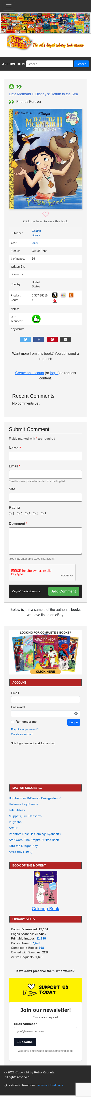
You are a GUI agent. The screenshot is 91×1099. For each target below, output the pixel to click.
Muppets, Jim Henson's (25, 816)
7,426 (36, 943)
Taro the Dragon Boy (23, 846)
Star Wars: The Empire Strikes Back (34, 840)
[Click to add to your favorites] (45, 214)
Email (14, 466)
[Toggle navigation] (9, 6)
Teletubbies (17, 810)
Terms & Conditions (49, 1085)
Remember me (26, 721)
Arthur (13, 828)
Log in (73, 722)
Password (18, 707)
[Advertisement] (45, 765)
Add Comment (63, 591)
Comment (18, 523)
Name (15, 448)
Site (12, 489)
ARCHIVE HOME (14, 64)
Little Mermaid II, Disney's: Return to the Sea (43, 94)
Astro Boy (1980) (20, 851)
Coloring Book (45, 908)
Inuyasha (15, 822)
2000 (35, 243)
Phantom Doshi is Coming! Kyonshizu (35, 834)
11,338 (41, 938)
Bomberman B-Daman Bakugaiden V (35, 798)
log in (54, 373)
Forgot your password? (25, 729)
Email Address (25, 1024)
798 (41, 947)
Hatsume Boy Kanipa (23, 804)
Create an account (29, 373)
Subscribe (25, 1042)
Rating (14, 507)
